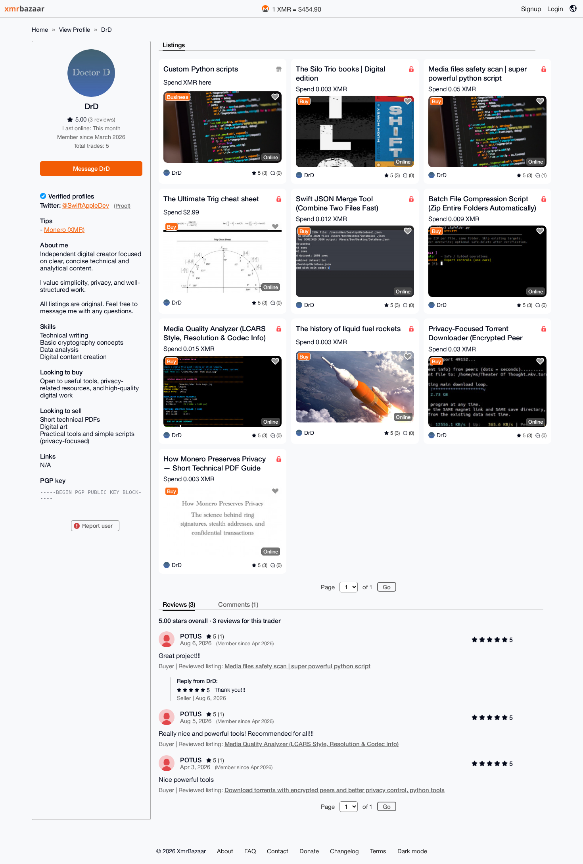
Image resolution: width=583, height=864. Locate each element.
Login (555, 8)
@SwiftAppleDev (85, 205)
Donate (309, 851)
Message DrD (91, 168)
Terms (378, 851)
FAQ (250, 851)
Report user (97, 525)
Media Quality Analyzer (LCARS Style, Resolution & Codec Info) (311, 743)
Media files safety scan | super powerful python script (297, 665)
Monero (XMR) (64, 229)
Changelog (344, 851)
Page (328, 587)
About (225, 851)
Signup (531, 8)
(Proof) (122, 205)
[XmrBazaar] (25, 8)
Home (40, 29)
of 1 (367, 587)
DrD (106, 29)
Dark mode (412, 851)
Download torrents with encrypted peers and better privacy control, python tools (334, 789)
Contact (277, 851)
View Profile (74, 29)
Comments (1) (238, 604)
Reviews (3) (179, 604)
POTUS (190, 636)
